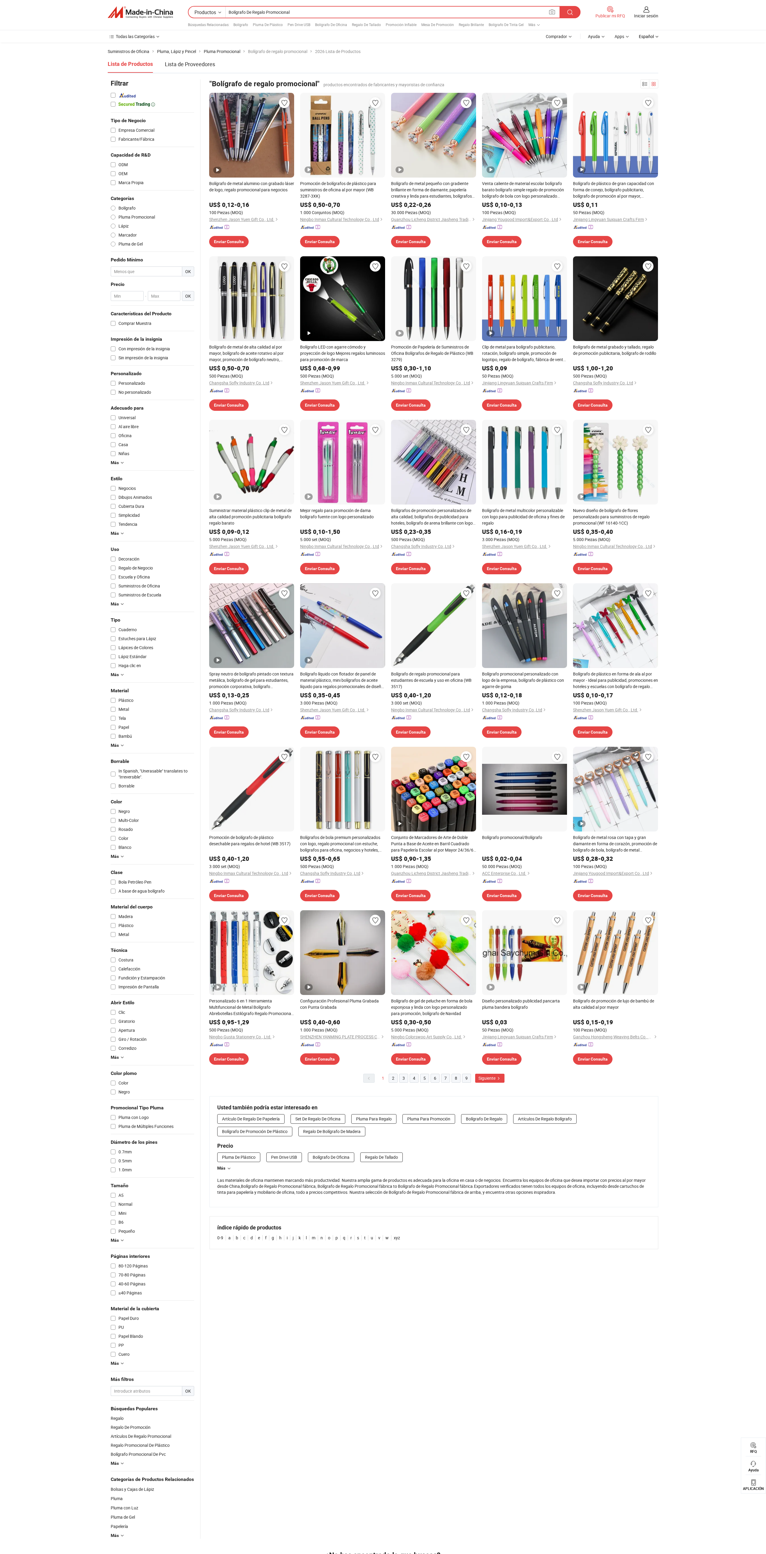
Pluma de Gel (123, 1517)
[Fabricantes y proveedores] (140, 12)
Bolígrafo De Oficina (331, 24)
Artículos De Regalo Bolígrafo (545, 1119)
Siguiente (487, 1078)
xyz (397, 1238)
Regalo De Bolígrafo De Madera (332, 1131)
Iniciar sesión (646, 16)
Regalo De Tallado (366, 24)
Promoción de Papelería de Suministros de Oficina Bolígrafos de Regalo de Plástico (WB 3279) (432, 353)
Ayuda (594, 36)
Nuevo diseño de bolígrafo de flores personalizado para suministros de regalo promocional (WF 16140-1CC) (611, 517)
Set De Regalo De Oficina (318, 1119)
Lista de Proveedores (190, 64)
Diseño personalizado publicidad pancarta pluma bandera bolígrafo (521, 1004)
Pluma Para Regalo (374, 1119)
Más (221, 1168)
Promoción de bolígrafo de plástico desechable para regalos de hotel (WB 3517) (250, 840)
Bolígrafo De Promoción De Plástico (255, 1131)
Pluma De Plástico (268, 24)
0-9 (220, 1238)
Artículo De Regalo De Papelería (251, 1119)
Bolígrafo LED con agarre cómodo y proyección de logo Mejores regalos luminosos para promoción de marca (342, 353)
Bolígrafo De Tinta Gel (506, 24)
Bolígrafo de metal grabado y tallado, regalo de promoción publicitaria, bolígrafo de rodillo (614, 350)
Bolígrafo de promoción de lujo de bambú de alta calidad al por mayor (613, 1004)
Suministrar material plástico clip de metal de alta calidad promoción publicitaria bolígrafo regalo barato (250, 517)
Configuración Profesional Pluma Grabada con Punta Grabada (339, 1004)
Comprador (556, 36)
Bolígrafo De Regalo (484, 1119)
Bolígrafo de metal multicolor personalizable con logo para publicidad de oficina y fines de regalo (523, 517)
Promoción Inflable (401, 24)
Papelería (119, 1526)
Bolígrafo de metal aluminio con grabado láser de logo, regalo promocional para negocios (251, 187)
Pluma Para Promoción (428, 1119)
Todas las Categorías (135, 36)
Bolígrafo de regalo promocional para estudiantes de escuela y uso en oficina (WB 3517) (431, 680)
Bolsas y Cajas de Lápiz (132, 1489)
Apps (619, 36)
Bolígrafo (240, 24)
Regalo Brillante (471, 24)
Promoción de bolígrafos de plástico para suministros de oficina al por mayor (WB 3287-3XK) (338, 190)
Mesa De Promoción (437, 24)
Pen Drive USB (299, 24)
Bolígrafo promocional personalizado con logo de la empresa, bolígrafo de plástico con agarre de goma (523, 680)
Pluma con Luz (124, 1508)
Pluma (117, 1498)
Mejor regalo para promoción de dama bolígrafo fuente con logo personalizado (337, 513)
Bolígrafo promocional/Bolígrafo (512, 837)
